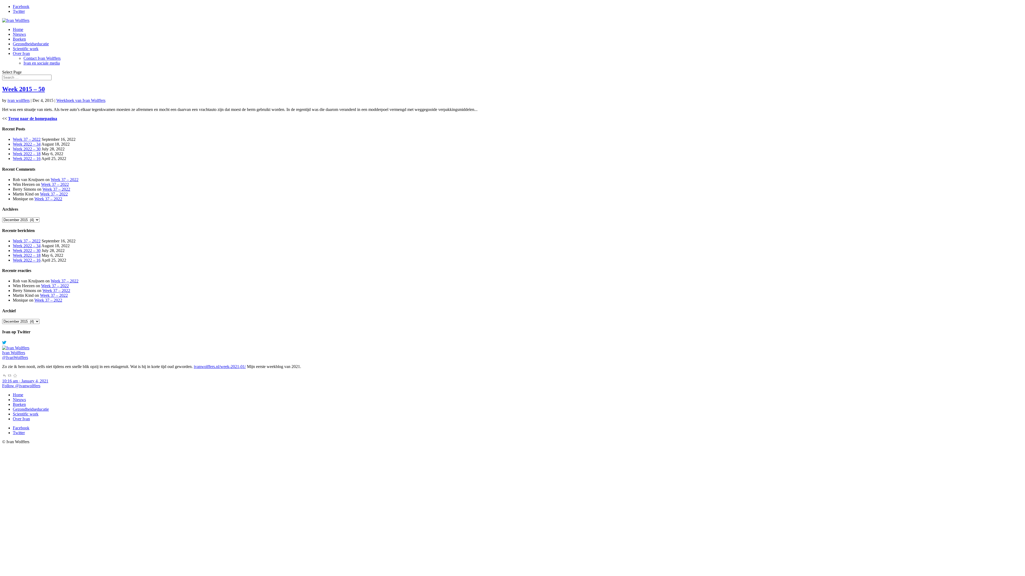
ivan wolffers (18, 100)
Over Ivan (21, 53)
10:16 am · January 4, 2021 (25, 381)
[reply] (4, 376)
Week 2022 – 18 (27, 153)
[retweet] (9, 376)
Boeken (19, 39)
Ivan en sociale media (41, 63)
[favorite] (15, 376)
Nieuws (19, 34)
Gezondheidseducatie (31, 44)
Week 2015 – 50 (23, 89)
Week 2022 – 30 (27, 149)
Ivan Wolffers (13, 352)
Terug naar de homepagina (32, 118)
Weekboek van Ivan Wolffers (80, 100)
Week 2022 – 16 (27, 158)
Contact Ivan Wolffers (42, 58)
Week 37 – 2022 (27, 139)
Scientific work (25, 48)
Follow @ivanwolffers (21, 385)
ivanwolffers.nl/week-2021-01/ (220, 366)
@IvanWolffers (15, 357)
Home (18, 29)
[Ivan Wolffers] (15, 348)
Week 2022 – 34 (27, 144)
